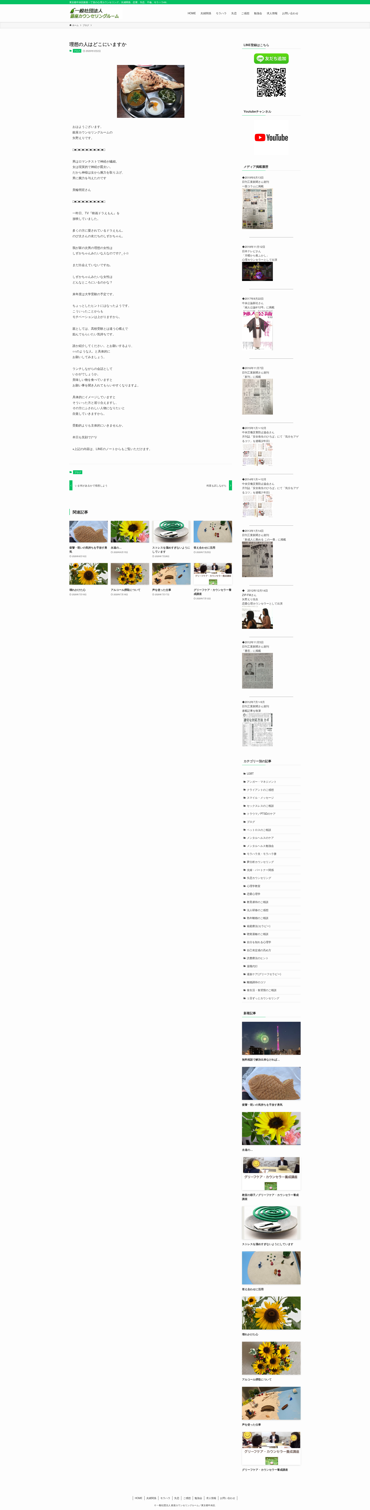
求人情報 (211, 1498)
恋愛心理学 (253, 894)
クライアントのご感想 (260, 790)
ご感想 (187, 1498)
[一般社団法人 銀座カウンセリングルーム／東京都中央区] (96, 13)
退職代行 (252, 966)
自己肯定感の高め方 (259, 950)
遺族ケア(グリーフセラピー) (264, 974)
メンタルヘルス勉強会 (260, 846)
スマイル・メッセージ (260, 797)
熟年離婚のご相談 (257, 918)
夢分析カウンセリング (260, 862)
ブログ (77, 50)
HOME (138, 1498)
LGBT (250, 773)
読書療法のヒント (257, 958)
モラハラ (165, 1498)
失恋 (176, 1498)
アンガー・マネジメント (262, 781)
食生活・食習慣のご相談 (262, 990)
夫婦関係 (151, 1498)
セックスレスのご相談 (260, 806)
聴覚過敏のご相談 (257, 934)
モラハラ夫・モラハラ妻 (262, 854)
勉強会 (198, 1498)
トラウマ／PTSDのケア (261, 813)
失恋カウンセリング (259, 878)
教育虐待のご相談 (257, 902)
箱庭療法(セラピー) (258, 926)
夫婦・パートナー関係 (260, 870)
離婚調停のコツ (256, 982)
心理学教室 (253, 886)
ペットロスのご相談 (259, 830)
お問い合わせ (227, 1498)
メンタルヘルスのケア (260, 838)
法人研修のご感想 (257, 910)
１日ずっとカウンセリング (263, 998)
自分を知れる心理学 (259, 942)
